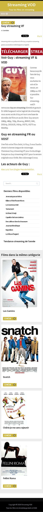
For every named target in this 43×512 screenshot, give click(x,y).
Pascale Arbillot (27, 169)
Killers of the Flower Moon (15, 200)
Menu (3, 14)
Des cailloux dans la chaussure (16, 221)
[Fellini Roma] (14, 458)
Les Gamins (9, 310)
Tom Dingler (15, 169)
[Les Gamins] (19, 283)
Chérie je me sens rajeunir (16, 427)
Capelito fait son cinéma (14, 217)
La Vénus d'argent (12, 234)
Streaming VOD (21, 4)
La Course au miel (12, 205)
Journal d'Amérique (13, 225)
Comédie (6, 22)
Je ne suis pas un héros (14, 196)
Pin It (39, 36)
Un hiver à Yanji (11, 213)
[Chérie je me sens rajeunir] (14, 408)
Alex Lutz (5, 169)
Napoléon (9, 230)
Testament (10, 209)
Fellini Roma (9, 478)
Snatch (6, 376)
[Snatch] (19, 349)
